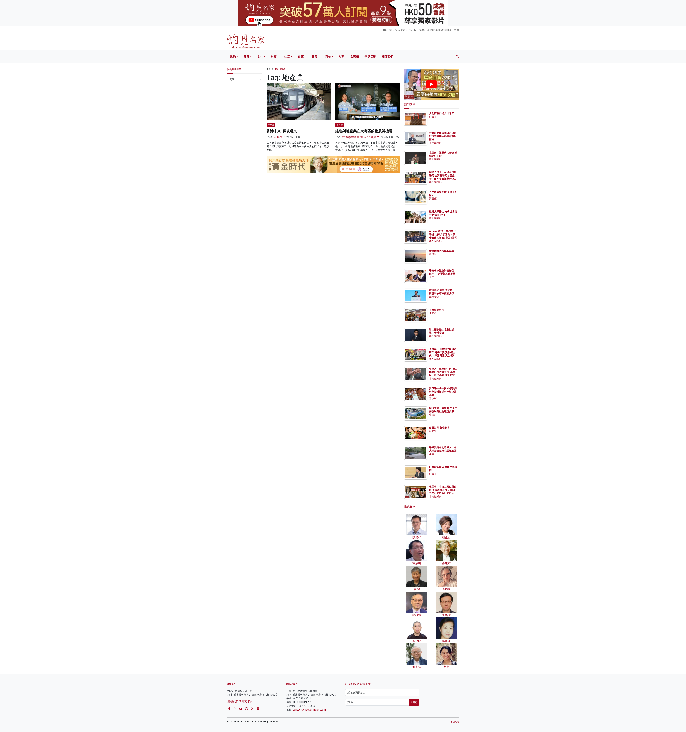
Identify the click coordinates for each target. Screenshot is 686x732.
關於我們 (387, 56)
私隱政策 (455, 722)
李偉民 (433, 414)
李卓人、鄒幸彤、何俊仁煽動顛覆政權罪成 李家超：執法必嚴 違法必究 (443, 372)
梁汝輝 (433, 398)
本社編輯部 (435, 142)
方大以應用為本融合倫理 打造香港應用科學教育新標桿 (443, 136)
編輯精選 (434, 296)
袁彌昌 (278, 137)
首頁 (269, 69)
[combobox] (244, 80)
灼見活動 (370, 56)
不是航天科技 (436, 309)
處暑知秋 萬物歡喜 (439, 427)
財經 (274, 56)
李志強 (433, 313)
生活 (287, 56)
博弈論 (271, 125)
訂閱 (414, 702)
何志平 (433, 116)
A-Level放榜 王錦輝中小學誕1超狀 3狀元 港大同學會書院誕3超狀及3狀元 (443, 234)
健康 (301, 56)
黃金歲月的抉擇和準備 (441, 250)
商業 (314, 56)
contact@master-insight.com (309, 709)
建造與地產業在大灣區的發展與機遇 (363, 131)
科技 (328, 56)
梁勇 (431, 454)
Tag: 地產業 (280, 69)
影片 (342, 56)
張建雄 (433, 254)
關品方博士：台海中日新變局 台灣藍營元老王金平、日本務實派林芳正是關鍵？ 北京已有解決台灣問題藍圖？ (443, 179)
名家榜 (354, 56)
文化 (260, 56)
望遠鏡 (339, 125)
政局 (233, 56)
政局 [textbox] (232, 79)
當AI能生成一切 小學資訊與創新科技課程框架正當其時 (443, 391)
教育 (246, 56)
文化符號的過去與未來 (441, 113)
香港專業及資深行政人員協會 (360, 137)
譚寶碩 (433, 198)
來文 (431, 277)
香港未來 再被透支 (282, 131)
